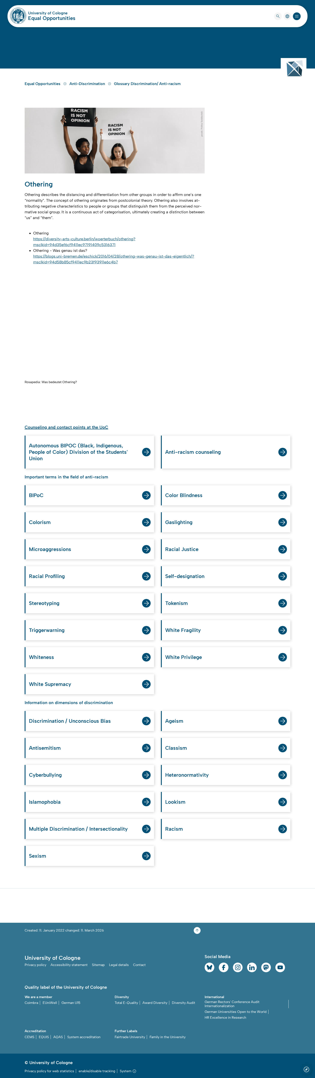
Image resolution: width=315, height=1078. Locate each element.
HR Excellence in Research (225, 1017)
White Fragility (183, 630)
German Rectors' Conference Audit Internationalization (232, 1004)
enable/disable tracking (97, 1071)
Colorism (40, 522)
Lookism (175, 802)
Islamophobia (45, 802)
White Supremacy (50, 684)
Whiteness (41, 657)
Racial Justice (181, 549)
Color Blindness (183, 495)
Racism (174, 829)
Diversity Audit (183, 1003)
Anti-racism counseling (193, 452)
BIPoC (36, 495)
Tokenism (176, 603)
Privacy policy (35, 965)
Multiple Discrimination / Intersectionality (78, 829)
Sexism (37, 856)
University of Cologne (51, 13)
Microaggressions (50, 549)
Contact (139, 965)
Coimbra (31, 1003)
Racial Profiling (47, 576)
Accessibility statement (69, 965)
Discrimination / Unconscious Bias (70, 721)
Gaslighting (178, 522)
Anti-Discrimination (87, 83)
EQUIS (44, 1037)
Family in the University (168, 1037)
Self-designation (184, 576)
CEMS (29, 1037)
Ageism (174, 721)
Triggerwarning (46, 630)
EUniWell (50, 1003)
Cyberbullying (45, 775)
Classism (176, 748)
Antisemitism (45, 748)
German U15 (71, 1003)
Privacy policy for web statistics (49, 1071)
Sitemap (98, 965)
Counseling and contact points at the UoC (66, 427)
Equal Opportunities (51, 18)
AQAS (58, 1037)
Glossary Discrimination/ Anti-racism (147, 83)
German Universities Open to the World (236, 1012)
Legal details (119, 965)
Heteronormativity (187, 775)
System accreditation (83, 1037)
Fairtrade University (130, 1037)
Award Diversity (154, 1003)
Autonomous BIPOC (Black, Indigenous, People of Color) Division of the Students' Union (78, 451)
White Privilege (183, 657)
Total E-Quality (126, 1003)
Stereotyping (44, 603)
